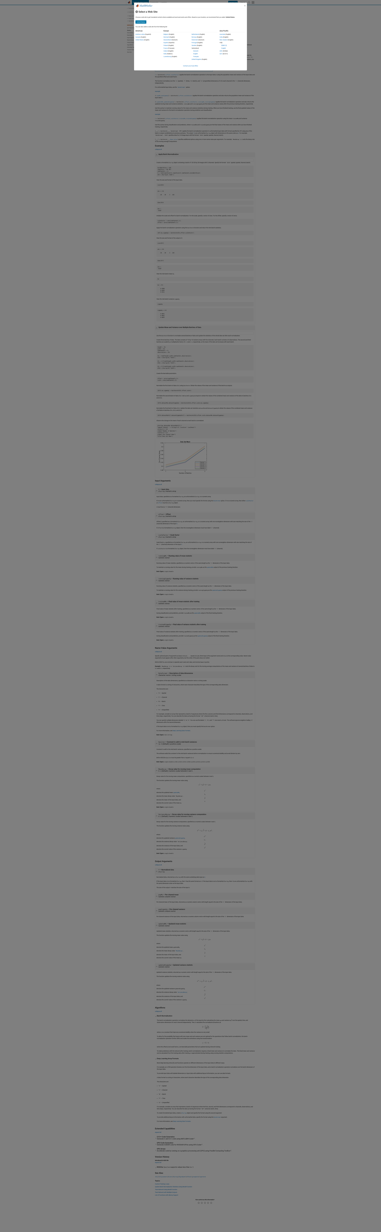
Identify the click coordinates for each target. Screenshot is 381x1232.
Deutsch (195, 51)
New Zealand (224, 40)
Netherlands (195, 34)
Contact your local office (190, 66)
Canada (137, 37)
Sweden (194, 45)
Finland (166, 45)
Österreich (195, 40)
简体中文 (224, 45)
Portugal (194, 42)
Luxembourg (167, 56)
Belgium (166, 34)
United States (139, 40)
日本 (221, 51)
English (195, 54)
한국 (221, 54)
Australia (222, 34)
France (166, 48)
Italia (165, 54)
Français (196, 56)
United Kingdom (196, 59)
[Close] (244, 5)
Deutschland (167, 40)
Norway (194, 37)
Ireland (166, 51)
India (221, 37)
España (166, 42)
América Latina (140, 34)
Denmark (166, 37)
